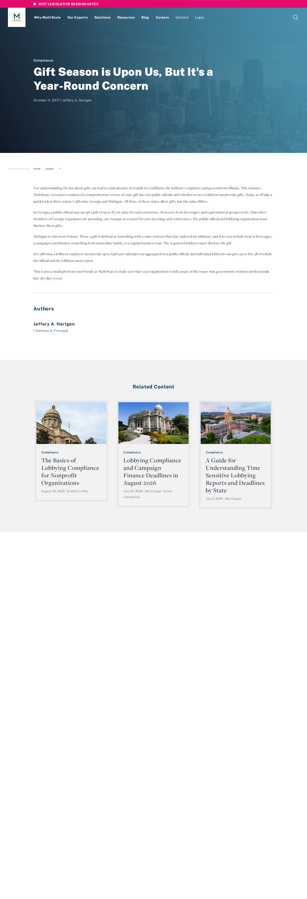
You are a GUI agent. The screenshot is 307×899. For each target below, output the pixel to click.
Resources (126, 17)
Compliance (43, 60)
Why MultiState (47, 17)
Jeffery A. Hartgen (77, 100)
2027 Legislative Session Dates (68, 4)
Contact (182, 17)
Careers (162, 17)
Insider (49, 168)
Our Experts (77, 17)
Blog (145, 17)
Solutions (102, 17)
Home (37, 168)
